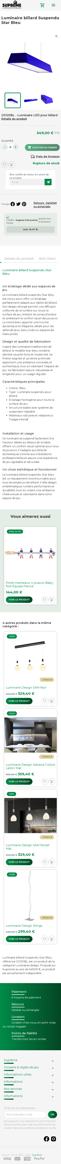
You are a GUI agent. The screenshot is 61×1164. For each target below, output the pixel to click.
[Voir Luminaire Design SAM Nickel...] (30, 828)
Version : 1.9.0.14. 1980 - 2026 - (21, 1155)
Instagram (53, 1139)
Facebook (46, 1139)
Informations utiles (17, 1074)
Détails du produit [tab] (19, 258)
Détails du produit (14, 118)
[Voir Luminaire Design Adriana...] (30, 748)
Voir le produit (19, 599)
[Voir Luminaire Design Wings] (30, 907)
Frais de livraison (48, 156)
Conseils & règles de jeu (21, 1067)
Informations (13, 1081)
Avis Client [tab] (47, 258)
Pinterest (24, 204)
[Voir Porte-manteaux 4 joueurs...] (30, 566)
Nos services (13, 1089)
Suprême (10, 1060)
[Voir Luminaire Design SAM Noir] (30, 669)
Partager (12, 204)
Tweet (18, 204)
